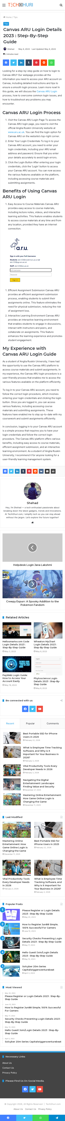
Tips (15, 17)
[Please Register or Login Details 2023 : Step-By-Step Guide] (11, 915)
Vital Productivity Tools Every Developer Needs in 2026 (16, 882)
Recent (10, 723)
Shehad (10, 49)
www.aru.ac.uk (16, 132)
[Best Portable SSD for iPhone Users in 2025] (12, 738)
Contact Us (8, 1068)
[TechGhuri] (20, 5)
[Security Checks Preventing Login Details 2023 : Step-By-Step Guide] (11, 943)
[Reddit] (35, 471)
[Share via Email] (47, 471)
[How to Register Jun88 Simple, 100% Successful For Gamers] (11, 929)
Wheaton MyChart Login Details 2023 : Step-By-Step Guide (45, 644)
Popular (30, 723)
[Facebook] (5, 471)
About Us (7, 1063)
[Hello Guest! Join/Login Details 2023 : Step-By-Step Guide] (11, 957)
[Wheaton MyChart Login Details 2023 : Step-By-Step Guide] (48, 630)
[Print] (53, 471)
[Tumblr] (23, 471)
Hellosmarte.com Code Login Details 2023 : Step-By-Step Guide (16, 644)
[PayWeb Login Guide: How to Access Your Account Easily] (17, 664)
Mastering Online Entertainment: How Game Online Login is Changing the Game (42, 798)
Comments (53, 723)
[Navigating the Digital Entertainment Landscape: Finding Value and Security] (12, 784)
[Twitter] (11, 471)
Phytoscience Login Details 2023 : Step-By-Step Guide (47, 681)
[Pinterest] (29, 471)
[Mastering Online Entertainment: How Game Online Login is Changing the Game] (12, 799)
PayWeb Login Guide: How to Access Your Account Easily (15, 678)
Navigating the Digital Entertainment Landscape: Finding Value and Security (38, 783)
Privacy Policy (9, 1072)
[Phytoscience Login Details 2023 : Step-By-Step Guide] (48, 666)
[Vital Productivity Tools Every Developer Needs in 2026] (12, 770)
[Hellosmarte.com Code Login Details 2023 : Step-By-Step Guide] (17, 630)
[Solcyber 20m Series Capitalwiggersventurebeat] (11, 971)
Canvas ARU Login (47, 91)
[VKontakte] (41, 471)
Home (8, 17)
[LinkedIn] (17, 471)
